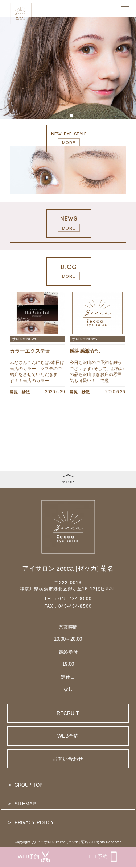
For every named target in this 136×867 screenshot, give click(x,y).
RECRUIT (68, 713)
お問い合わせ (68, 759)
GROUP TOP (29, 785)
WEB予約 (68, 736)
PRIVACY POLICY (34, 822)
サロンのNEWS (24, 339)
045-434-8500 (75, 598)
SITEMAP (25, 804)
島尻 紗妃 (20, 392)
